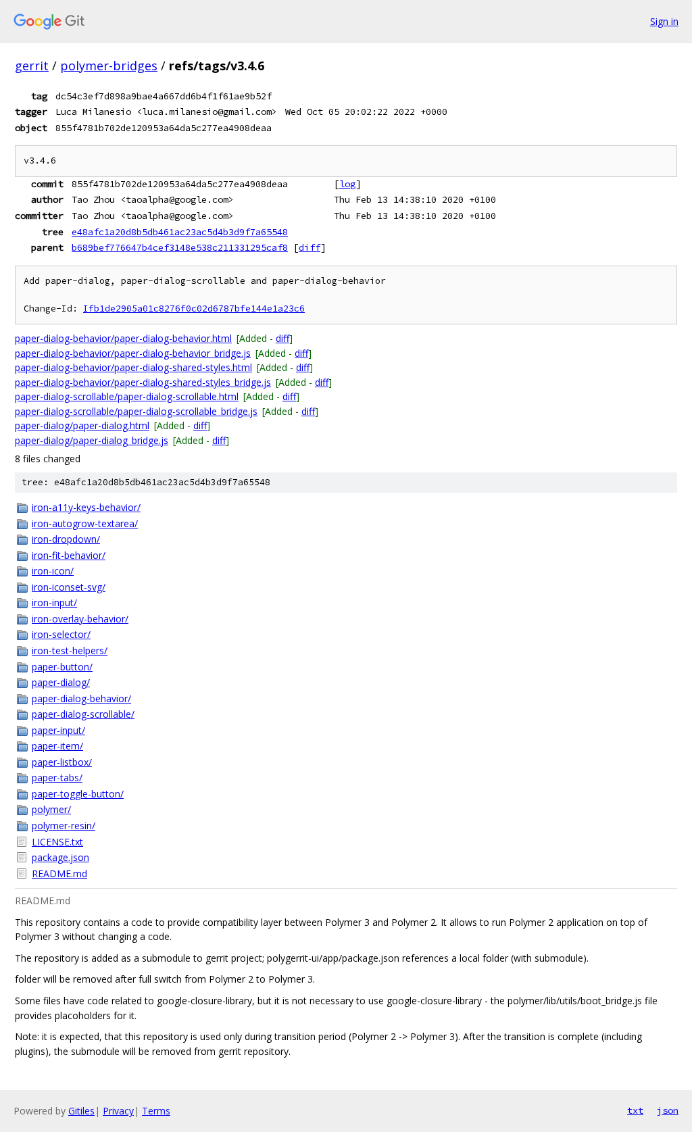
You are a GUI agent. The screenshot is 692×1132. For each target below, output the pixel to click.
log (347, 184)
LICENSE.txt (57, 841)
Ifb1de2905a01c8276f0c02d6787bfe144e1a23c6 (194, 308)
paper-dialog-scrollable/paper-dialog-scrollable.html (127, 396)
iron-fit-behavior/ (68, 555)
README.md (59, 873)
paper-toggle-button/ (78, 793)
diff (309, 247)
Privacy (118, 1110)
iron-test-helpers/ (69, 650)
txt (635, 1110)
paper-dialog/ (61, 682)
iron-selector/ (61, 634)
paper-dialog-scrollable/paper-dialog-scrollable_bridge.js (136, 411)
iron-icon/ (53, 570)
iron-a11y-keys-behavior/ (86, 507)
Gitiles (81, 1110)
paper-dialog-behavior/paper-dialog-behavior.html (123, 338)
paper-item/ (57, 745)
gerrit (32, 65)
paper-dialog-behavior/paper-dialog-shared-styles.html (133, 367)
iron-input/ (54, 602)
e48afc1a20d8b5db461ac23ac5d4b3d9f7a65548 (180, 232)
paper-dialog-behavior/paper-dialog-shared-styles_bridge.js (143, 382)
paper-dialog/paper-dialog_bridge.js (91, 440)
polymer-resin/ (63, 825)
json (667, 1110)
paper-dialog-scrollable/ (83, 714)
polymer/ (51, 809)
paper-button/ (62, 666)
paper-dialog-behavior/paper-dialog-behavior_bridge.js (133, 353)
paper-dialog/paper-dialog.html (82, 425)
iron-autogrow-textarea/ (85, 523)
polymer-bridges (108, 65)
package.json (60, 857)
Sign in (664, 21)
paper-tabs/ (57, 777)
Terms (156, 1110)
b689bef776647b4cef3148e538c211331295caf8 (180, 247)
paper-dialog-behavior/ (81, 698)
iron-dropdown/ (66, 539)
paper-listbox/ (62, 762)
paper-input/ (58, 730)
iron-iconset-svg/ (68, 587)
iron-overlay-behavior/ (80, 618)
